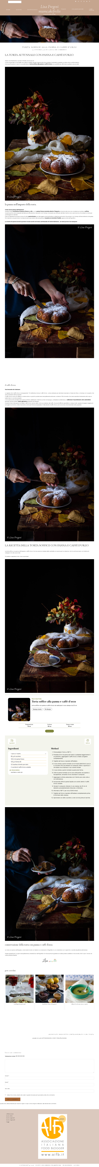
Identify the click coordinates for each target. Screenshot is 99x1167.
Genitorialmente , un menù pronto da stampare (63, 221)
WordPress (67, 1165)
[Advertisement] (49, 371)
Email (6, 1082)
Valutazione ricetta (10, 1056)
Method (88, 743)
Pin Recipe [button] (48, 709)
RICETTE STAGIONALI (10, 1119)
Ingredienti (12, 743)
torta (91, 1034)
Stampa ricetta (37, 709)
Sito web (7, 1088)
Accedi (77, 1165)
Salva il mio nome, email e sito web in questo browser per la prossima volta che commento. (31, 1095)
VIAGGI (7, 1122)
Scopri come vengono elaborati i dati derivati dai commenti (40, 1103)
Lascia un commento (57, 50)
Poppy (38, 1165)
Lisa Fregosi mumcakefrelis (49, 8)
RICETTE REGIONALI (10, 1117)
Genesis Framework (52, 1165)
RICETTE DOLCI (9, 1116)
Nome (7, 1075)
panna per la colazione (63, 551)
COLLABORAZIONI (10, 1114)
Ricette (64, 1034)
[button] (45, 753)
